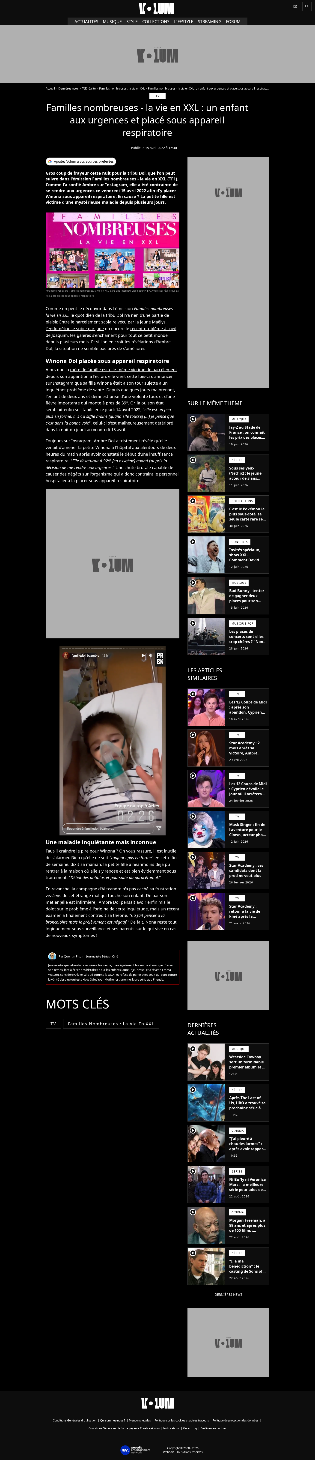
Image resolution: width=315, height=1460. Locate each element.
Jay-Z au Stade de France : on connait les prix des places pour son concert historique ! (247, 437)
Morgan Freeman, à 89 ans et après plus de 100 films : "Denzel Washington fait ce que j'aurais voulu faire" (247, 1235)
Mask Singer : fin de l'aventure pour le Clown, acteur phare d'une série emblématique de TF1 (248, 837)
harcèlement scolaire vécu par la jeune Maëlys (120, 322)
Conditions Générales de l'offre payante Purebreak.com (124, 1428)
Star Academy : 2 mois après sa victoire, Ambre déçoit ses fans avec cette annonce (247, 753)
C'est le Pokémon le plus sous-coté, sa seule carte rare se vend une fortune (246, 516)
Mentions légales (140, 1420)
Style (132, 21)
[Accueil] (157, 8)
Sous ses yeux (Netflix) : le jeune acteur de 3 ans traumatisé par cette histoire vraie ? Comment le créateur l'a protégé (248, 483)
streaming (209, 21)
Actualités (86, 21)
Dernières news (68, 88)
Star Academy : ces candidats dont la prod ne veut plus (246, 870)
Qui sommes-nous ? (112, 1420)
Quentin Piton (73, 956)
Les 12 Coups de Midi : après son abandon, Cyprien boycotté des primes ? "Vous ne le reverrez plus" (248, 715)
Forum (233, 21)
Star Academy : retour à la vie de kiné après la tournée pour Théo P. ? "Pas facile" (246, 916)
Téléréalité (89, 88)
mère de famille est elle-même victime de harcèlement (123, 369)
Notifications (171, 1428)
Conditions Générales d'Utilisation (74, 1420)
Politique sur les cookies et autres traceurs (182, 1420)
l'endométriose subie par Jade (75, 328)
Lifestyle (183, 21)
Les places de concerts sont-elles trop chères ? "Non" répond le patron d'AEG (247, 641)
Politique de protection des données (236, 1420)
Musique (112, 21)
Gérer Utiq (190, 1428)
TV (53, 1023)
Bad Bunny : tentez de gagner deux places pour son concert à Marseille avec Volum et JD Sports (246, 603)
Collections (155, 21)
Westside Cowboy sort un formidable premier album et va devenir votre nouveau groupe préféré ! (248, 1069)
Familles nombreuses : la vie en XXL (122, 88)
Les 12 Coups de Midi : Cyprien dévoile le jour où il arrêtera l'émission (248, 791)
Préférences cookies (213, 1428)
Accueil (50, 88)
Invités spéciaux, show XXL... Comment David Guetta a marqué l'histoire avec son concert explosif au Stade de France (246, 565)
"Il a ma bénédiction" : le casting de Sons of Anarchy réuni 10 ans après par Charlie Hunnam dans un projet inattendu (245, 1279)
